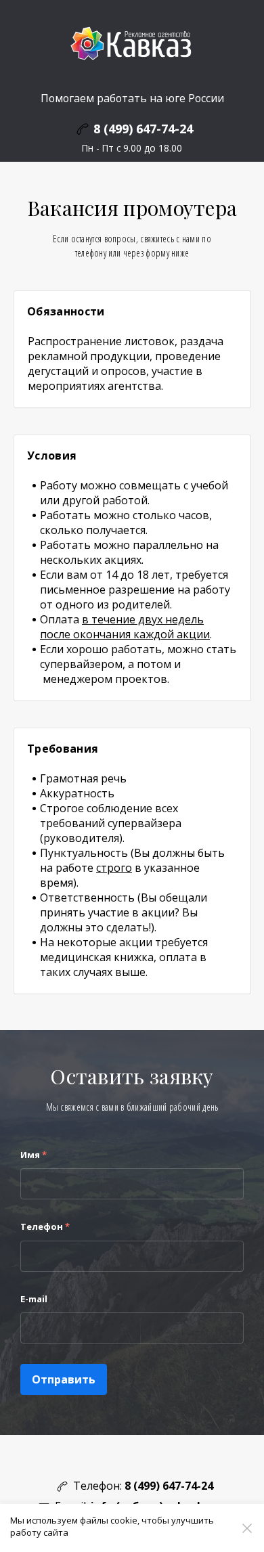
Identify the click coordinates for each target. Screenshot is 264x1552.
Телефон (45, 1226)
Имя (33, 1155)
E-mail (33, 1299)
